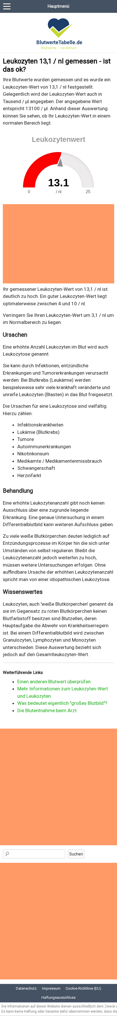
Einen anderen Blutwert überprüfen (54, 681)
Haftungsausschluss (58, 997)
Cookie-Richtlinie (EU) (83, 988)
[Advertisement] (58, 243)
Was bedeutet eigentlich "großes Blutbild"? (62, 703)
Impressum (51, 988)
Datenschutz (26, 988)
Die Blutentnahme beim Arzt (47, 710)
